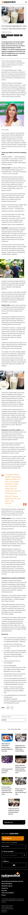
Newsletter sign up (6, 886)
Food (21, 35)
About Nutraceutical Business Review (12, 881)
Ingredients (3, 35)
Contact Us (4, 888)
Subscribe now (8, 822)
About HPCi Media (6, 883)
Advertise (4, 890)
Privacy (3, 895)
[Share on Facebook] (12, 707)
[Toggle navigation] (26, 2)
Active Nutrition (16, 35)
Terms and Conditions (7, 892)
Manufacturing (10, 756)
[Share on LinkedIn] (8, 707)
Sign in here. (14, 842)
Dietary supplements (9, 35)
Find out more (5, 846)
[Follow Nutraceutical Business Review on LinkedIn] (14, 865)
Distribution (24, 734)
